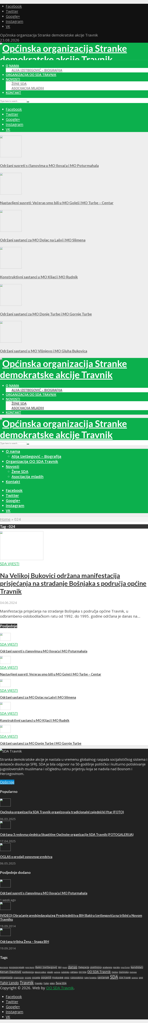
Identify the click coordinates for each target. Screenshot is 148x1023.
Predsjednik (57, 977)
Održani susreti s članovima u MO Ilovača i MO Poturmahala (49, 165)
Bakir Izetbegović (46, 967)
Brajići (64, 968)
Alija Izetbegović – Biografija (37, 70)
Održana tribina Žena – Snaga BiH (24, 942)
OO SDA (82, 972)
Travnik (27, 982)
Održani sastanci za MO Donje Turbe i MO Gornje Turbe (46, 314)
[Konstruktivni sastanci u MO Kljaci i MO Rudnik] (11, 267)
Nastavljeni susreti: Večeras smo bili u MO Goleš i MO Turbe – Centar (56, 203)
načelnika (65, 972)
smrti (141, 978)
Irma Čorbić (125, 967)
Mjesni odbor (40, 972)
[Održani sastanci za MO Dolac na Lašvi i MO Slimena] (11, 230)
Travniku (38, 983)
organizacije (18, 977)
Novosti (13, 79)
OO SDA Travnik (99, 972)
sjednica (135, 978)
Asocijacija (4, 967)
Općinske (133, 972)
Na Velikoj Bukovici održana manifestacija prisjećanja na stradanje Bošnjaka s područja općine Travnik (73, 583)
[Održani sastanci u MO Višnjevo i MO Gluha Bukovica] (11, 341)
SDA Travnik (125, 977)
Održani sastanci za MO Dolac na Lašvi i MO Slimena (42, 240)
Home (5, 519)
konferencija (28, 972)
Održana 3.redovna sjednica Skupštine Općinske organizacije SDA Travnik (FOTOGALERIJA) (67, 834)
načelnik (57, 972)
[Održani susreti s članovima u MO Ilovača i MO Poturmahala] (11, 155)
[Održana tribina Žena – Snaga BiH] (5, 934)
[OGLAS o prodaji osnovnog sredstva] (5, 849)
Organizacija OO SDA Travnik (31, 74)
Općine (115, 972)
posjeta (28, 977)
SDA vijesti (9, 563)
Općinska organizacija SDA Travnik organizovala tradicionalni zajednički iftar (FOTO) (62, 812)
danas (72, 967)
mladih (50, 972)
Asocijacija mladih (28, 88)
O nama (12, 65)
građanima (107, 967)
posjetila (36, 977)
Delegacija (83, 967)
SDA (114, 977)
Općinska (124, 972)
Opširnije (7, 782)
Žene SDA (19, 83)
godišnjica (96, 967)
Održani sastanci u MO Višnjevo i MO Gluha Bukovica (43, 351)
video (52, 983)
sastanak (103, 977)
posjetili (46, 977)
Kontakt (13, 92)
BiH (60, 967)
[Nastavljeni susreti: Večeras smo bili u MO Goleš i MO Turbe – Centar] (11, 193)
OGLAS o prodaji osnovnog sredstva (26, 857)
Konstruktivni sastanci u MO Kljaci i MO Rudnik (39, 277)
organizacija (6, 977)
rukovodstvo (76, 977)
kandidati (137, 967)
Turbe (46, 983)
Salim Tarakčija (90, 978)
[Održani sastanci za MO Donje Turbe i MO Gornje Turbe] (11, 304)
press (66, 977)
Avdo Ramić (29, 967)
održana (74, 972)
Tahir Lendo (9, 983)
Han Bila (116, 967)
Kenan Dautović (10, 972)
